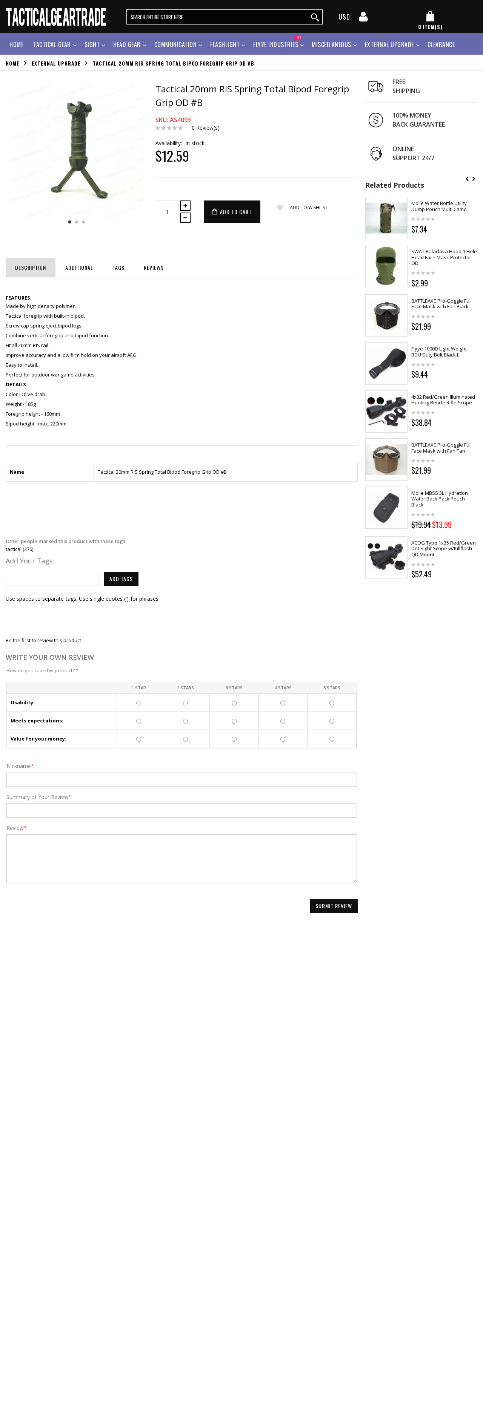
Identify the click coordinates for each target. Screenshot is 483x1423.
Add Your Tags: (30, 560)
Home (12, 63)
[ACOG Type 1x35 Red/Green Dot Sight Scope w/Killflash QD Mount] (386, 557)
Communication (175, 44)
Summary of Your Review (37, 797)
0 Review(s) (206, 127)
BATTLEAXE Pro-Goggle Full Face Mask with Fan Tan (441, 447)
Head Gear (127, 44)
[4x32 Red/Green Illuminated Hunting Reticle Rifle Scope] (386, 411)
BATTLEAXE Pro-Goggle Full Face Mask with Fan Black (441, 303)
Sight (92, 44)
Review (15, 828)
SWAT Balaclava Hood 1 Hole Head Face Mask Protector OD (444, 257)
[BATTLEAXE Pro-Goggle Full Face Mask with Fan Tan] (386, 459)
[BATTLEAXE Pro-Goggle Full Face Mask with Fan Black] (386, 315)
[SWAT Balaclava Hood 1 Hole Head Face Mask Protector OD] (386, 266)
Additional (79, 267)
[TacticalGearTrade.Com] (57, 16)
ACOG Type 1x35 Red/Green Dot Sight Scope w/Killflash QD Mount (443, 548)
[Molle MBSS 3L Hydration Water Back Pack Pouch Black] (386, 508)
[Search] (315, 17)
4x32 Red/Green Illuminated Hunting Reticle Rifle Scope (443, 399)
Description (30, 267)
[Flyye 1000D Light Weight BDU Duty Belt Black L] (386, 363)
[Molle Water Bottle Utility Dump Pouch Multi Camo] (386, 218)
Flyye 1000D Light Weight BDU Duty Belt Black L (439, 351)
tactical (14, 549)
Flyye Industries (277, 43)
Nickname (18, 766)
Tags (118, 267)
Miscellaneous (331, 44)
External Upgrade (389, 44)
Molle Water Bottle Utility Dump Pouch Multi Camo (439, 206)
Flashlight (225, 44)
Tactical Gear (52, 44)
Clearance (441, 44)
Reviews (154, 267)
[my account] (363, 18)
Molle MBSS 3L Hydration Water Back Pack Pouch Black (439, 499)
